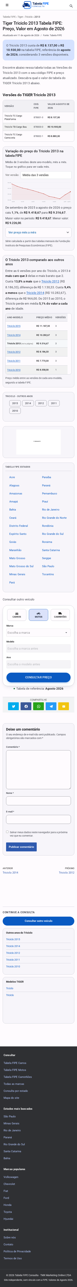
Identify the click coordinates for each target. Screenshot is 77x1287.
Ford (6, 1198)
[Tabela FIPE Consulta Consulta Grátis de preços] (38, 5)
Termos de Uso (13, 1258)
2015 (15, 403)
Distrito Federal (18, 525)
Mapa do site (11, 1097)
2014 (28, 403)
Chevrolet (9, 1184)
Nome (10, 793)
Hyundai (8, 1219)
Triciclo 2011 (13, 360)
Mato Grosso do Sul (21, 566)
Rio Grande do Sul (53, 534)
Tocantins (48, 574)
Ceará (12, 517)
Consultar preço (38, 677)
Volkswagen (11, 1177)
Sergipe (46, 558)
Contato (8, 1244)
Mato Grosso (17, 558)
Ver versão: (12, 175)
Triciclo (29, 16)
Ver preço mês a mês (22, 232)
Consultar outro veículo (38, 921)
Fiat (6, 1191)
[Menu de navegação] (7, 5)
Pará (12, 582)
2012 (41, 403)
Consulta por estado (16, 1091)
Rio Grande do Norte (54, 517)
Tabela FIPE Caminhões (18, 1077)
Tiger (20, 16)
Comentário (13, 747)
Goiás (12, 542)
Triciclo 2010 (13, 370)
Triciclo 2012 (50, 281)
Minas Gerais (17, 574)
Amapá (13, 501)
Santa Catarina (51, 550)
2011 (54, 403)
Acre (12, 477)
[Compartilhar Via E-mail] (63, 706)
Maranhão (15, 550)
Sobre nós (10, 1237)
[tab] (16, 615)
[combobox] (38, 633)
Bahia (12, 509)
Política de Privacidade (17, 1251)
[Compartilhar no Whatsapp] (38, 706)
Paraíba (46, 477)
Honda (7, 1205)
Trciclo (9, 988)
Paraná (46, 485)
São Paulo (48, 566)
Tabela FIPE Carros (15, 1063)
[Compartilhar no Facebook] (26, 706)
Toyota (8, 1212)
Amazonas (15, 493)
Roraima (47, 542)
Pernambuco (49, 493)
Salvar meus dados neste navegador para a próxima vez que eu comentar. (39, 834)
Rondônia (48, 525)
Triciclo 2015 (13, 326)
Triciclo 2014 (35, 293)
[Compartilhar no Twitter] (13, 706)
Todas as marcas (14, 1084)
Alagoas (14, 485)
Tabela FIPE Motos (15, 1070)
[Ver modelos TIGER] (38, 442)
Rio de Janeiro (50, 509)
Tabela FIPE (9, 16)
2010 (15, 410)
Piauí (45, 501)
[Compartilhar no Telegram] (51, 706)
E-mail (10, 811)
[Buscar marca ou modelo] (71, 6)
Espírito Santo (18, 534)
